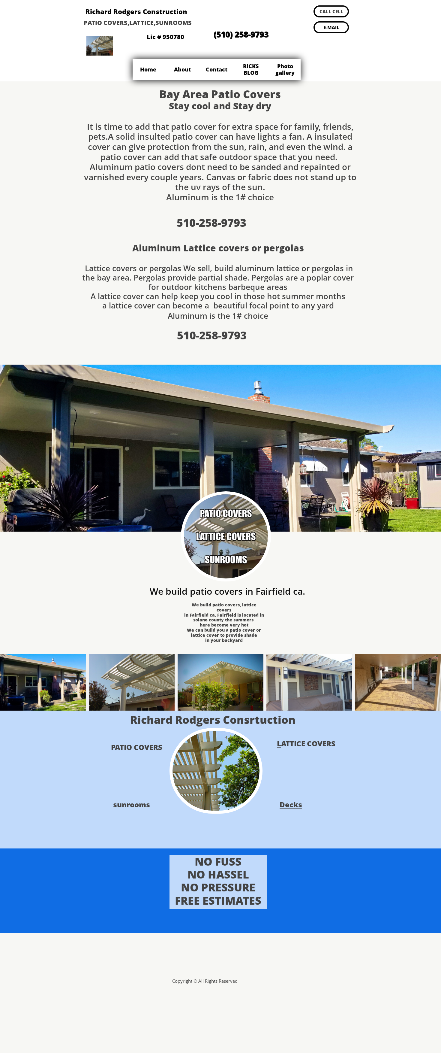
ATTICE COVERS (308, 743)
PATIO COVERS (136, 747)
